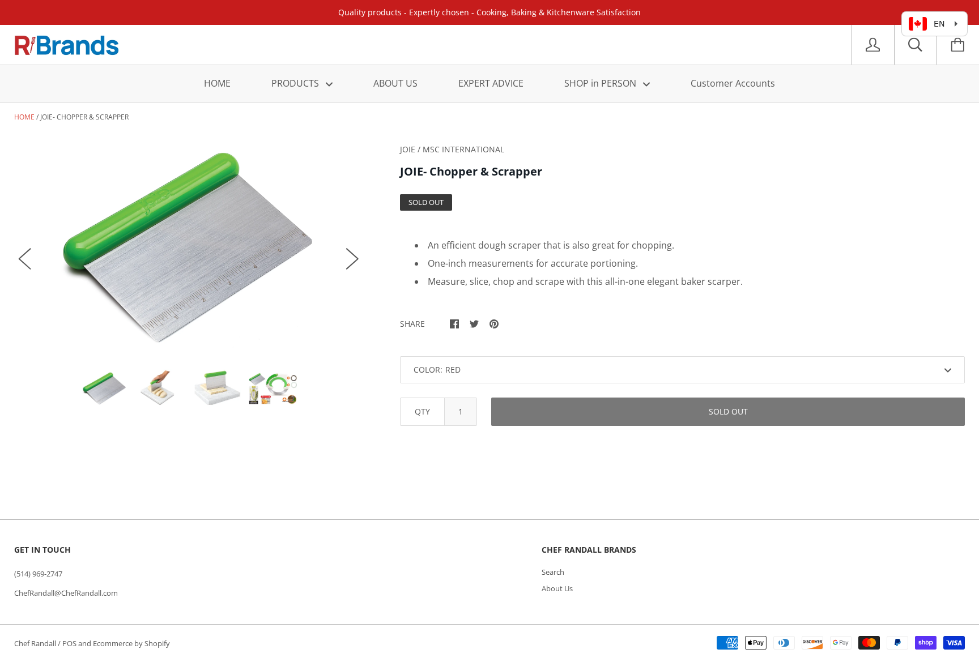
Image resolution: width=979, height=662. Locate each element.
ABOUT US (395, 83)
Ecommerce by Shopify (131, 643)
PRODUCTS (296, 83)
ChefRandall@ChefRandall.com (66, 593)
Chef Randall (36, 643)
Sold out (728, 411)
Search (553, 572)
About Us (557, 588)
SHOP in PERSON (601, 83)
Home (24, 117)
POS (69, 643)
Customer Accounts (733, 83)
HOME (217, 83)
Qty (422, 411)
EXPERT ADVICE (490, 83)
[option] (189, 247)
